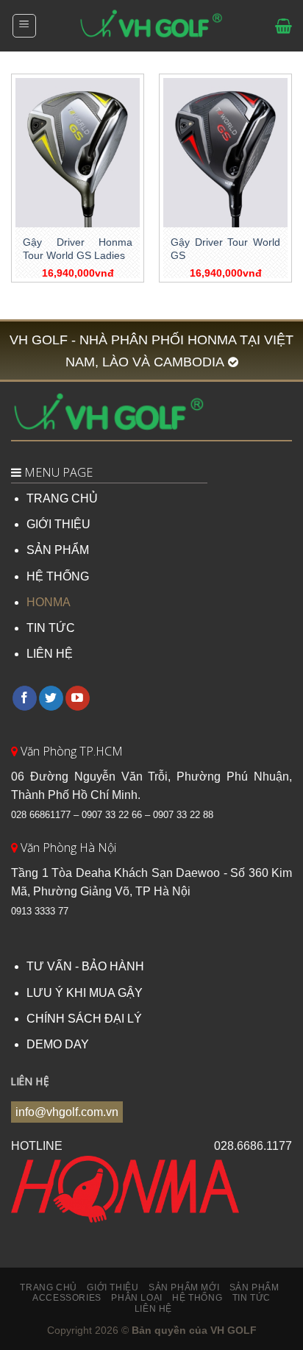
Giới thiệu (112, 1287)
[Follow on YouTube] (77, 698)
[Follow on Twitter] (51, 698)
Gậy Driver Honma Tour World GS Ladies (77, 249)
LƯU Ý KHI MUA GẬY (84, 993)
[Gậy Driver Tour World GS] (225, 152)
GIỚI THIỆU (58, 524)
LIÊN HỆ (49, 653)
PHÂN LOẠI (137, 1298)
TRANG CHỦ (62, 498)
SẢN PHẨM (57, 550)
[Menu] (25, 26)
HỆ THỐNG (57, 576)
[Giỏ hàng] (283, 26)
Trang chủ (48, 1287)
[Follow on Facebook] (25, 698)
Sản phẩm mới (184, 1287)
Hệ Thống (197, 1298)
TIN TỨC (50, 628)
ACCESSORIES (66, 1298)
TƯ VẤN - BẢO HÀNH (85, 966)
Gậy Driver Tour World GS (225, 249)
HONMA (48, 602)
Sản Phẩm (254, 1287)
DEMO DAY (57, 1044)
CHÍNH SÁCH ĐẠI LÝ (84, 1018)
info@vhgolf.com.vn (66, 1112)
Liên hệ (153, 1309)
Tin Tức (251, 1298)
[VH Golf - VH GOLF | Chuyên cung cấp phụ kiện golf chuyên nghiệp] (151, 26)
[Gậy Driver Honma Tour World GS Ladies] (77, 152)
